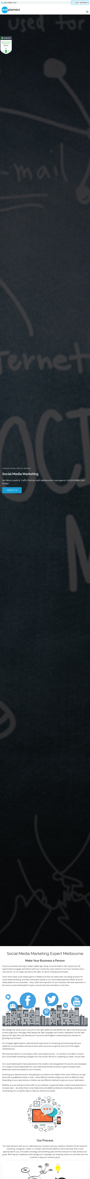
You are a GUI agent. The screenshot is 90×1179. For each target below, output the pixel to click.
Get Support (81, 3)
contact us (12, 490)
